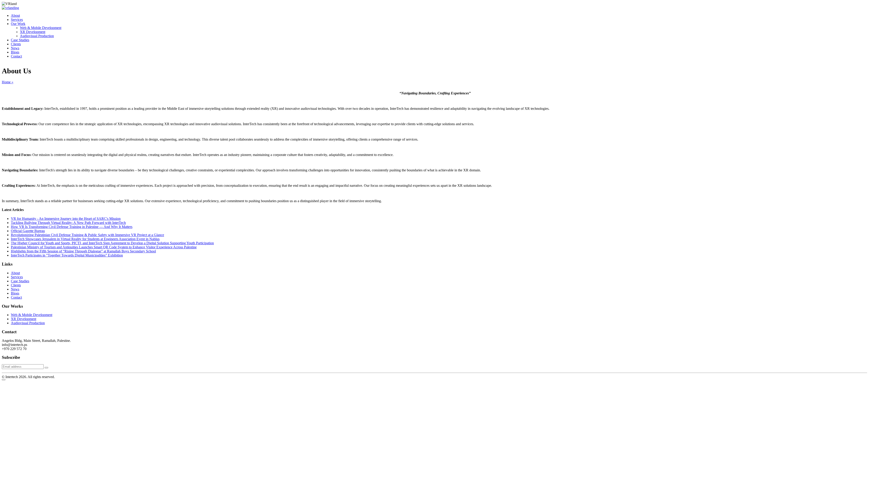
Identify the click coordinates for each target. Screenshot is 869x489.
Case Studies (20, 40)
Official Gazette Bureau (28, 231)
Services (17, 20)
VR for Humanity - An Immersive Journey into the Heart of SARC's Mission (66, 219)
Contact (16, 56)
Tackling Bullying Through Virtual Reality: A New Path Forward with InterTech (68, 223)
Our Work (18, 24)
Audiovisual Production (37, 36)
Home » (7, 82)
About (15, 15)
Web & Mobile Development (40, 28)
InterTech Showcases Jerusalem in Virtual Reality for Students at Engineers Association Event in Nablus (85, 239)
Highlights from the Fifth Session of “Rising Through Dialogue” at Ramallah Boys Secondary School (83, 251)
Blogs (15, 52)
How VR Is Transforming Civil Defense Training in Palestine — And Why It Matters (71, 227)
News (15, 48)
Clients (16, 44)
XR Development (32, 32)
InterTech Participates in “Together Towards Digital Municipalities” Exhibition (67, 255)
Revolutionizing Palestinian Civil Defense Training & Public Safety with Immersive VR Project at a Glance (87, 235)
